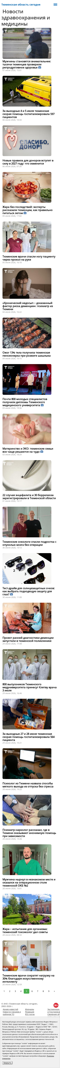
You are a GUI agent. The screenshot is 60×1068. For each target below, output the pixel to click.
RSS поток (30, 1014)
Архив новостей (10, 1009)
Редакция (29, 1011)
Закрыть (7, 1062)
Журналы (29, 1009)
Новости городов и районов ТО (12, 1013)
